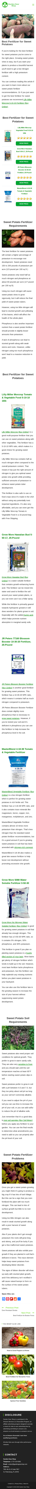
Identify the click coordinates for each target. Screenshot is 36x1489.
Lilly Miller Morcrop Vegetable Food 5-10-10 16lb (24, 130)
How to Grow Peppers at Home (18, 1350)
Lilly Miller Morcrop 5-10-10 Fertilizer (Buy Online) (17, 103)
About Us (25, 1483)
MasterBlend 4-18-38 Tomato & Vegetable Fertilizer (24, 191)
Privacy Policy (18, 1483)
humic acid (28, 615)
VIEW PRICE (23, 143)
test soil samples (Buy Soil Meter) (18, 1120)
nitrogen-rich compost (23, 847)
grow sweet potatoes (10, 718)
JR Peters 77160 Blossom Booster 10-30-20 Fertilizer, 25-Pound (16, 641)
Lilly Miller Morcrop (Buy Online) (15, 432)
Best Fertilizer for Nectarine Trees (18, 1377)
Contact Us (11, 1483)
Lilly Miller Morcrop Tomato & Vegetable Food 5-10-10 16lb (17, 397)
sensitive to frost (25, 1064)
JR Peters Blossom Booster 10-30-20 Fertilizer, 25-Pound (24, 170)
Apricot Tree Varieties (18, 1401)
